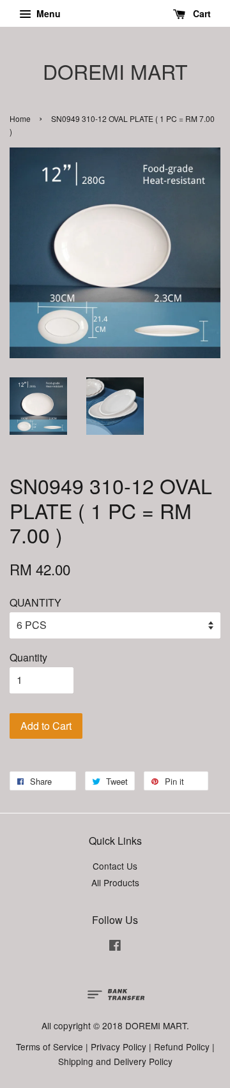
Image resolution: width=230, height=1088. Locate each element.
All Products (115, 882)
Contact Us (115, 865)
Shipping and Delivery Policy (115, 1061)
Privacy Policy (118, 1046)
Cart (200, 13)
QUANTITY (35, 602)
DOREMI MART (115, 71)
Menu (47, 13)
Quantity (28, 657)
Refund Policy (182, 1046)
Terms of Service (49, 1046)
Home (20, 118)
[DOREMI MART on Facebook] (115, 947)
